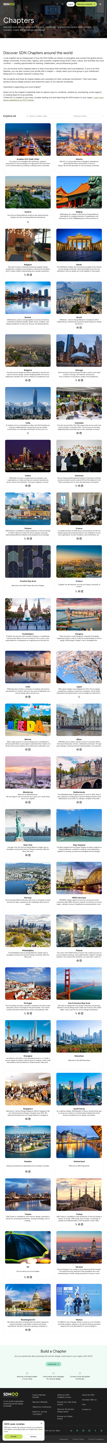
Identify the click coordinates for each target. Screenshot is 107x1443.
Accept (13, 1436)
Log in (70, 4)
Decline (33, 1436)
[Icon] (28, 116)
